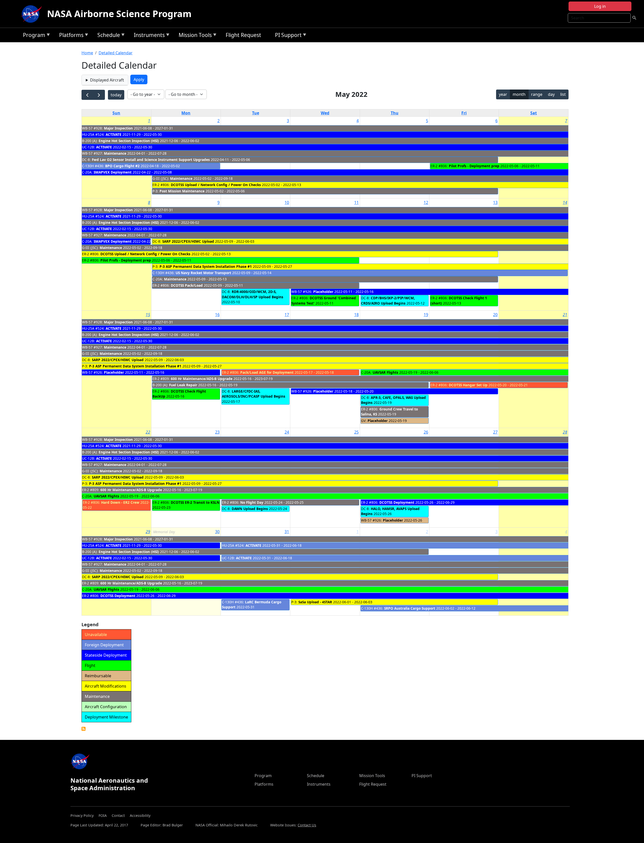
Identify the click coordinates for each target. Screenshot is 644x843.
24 (287, 432)
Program (32, 35)
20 (495, 314)
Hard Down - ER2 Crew (120, 502)
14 (565, 202)
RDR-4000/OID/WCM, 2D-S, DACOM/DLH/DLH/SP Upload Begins (252, 294)
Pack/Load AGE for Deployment (267, 372)
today (116, 95)
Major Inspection (118, 128)
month (519, 94)
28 (565, 432)
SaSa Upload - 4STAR (315, 602)
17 (287, 314)
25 (356, 432)
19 (426, 314)
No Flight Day (251, 502)
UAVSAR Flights (385, 372)
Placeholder (323, 291)
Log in (600, 6)
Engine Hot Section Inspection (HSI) (129, 140)
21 (565, 314)
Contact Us (307, 825)
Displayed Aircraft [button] (107, 80)
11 (356, 202)
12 (426, 202)
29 (148, 531)
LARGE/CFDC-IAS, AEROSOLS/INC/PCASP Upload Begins (253, 394)
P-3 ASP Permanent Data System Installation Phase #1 (205, 266)
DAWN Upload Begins (250, 508)
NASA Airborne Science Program (119, 14)
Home (87, 53)
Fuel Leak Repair (183, 385)
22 (148, 432)
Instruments (148, 35)
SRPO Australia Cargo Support (409, 608)
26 (426, 432)
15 (148, 314)
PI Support (287, 35)
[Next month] (99, 95)
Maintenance (115, 153)
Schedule (107, 35)
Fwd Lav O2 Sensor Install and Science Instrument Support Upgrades (151, 159)
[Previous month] (87, 95)
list (563, 94)
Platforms (70, 35)
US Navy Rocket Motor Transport (203, 272)
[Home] (32, 13)
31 (287, 531)
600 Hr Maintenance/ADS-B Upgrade (201, 378)
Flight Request (243, 34)
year (503, 94)
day (551, 94)
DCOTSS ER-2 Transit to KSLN (195, 502)
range (536, 94)
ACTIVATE (114, 134)
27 (495, 432)
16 (217, 314)
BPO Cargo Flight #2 (122, 165)
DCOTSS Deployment (397, 502)
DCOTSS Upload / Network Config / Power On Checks (216, 184)
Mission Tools (194, 35)
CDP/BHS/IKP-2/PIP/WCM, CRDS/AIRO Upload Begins (388, 300)
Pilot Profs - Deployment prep (474, 165)
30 (217, 531)
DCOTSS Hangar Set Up (468, 385)
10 (287, 202)
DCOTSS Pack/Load (187, 285)
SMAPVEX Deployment (113, 172)
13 (495, 202)
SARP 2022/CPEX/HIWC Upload (188, 241)
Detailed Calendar (116, 53)
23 (217, 432)
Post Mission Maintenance (182, 191)
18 (356, 314)
